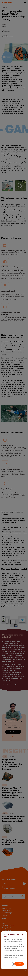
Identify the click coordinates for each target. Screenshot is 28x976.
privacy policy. (7, 959)
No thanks (9, 964)
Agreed (19, 963)
